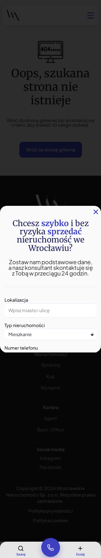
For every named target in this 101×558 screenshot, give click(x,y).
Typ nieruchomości (24, 325)
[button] (96, 212)
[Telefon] (50, 548)
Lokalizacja (16, 300)
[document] (50, 279)
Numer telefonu (21, 348)
